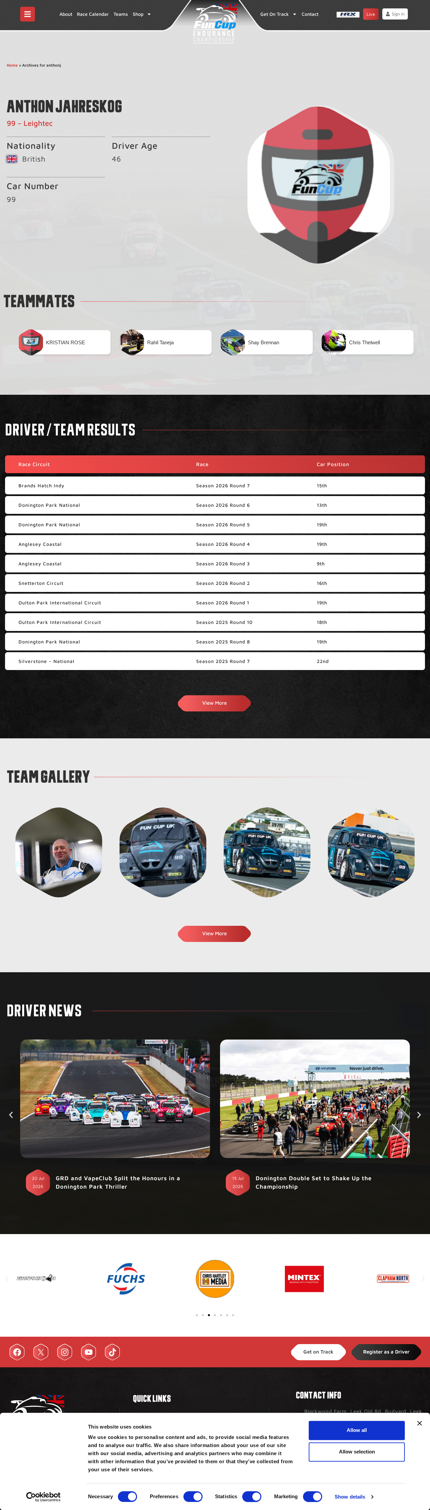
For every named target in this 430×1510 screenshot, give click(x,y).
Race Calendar (93, 14)
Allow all (357, 1430)
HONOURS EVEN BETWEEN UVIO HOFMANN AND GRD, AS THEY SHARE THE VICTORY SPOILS (320, 1182)
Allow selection (357, 1451)
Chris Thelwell (364, 342)
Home (12, 65)
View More (214, 703)
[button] (11, 1115)
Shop (138, 14)
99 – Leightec (30, 123)
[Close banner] (419, 1423)
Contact (310, 14)
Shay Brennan (263, 342)
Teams (121, 14)
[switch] (193, 1496)
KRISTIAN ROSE (65, 342)
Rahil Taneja (160, 342)
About (65, 14)
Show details (350, 1497)
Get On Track (274, 14)
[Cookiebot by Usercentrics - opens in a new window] (43, 1497)
